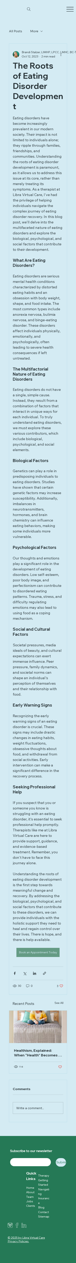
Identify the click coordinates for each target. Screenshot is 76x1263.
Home (30, 1188)
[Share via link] (44, 973)
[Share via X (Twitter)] (25, 973)
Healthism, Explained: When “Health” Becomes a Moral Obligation (37, 1052)
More (34, 31)
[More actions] (60, 54)
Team (30, 1197)
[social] (23, 1225)
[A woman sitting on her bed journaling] (38, 1027)
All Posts (15, 31)
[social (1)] (17, 1225)
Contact (43, 1212)
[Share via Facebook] (15, 973)
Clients (30, 1206)
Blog (41, 1207)
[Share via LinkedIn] (34, 973)
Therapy (43, 1175)
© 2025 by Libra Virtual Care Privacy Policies (26, 1239)
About (30, 1192)
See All (59, 1003)
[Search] (29, 9)
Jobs (29, 1201)
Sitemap (43, 1216)
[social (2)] (10, 1225)
